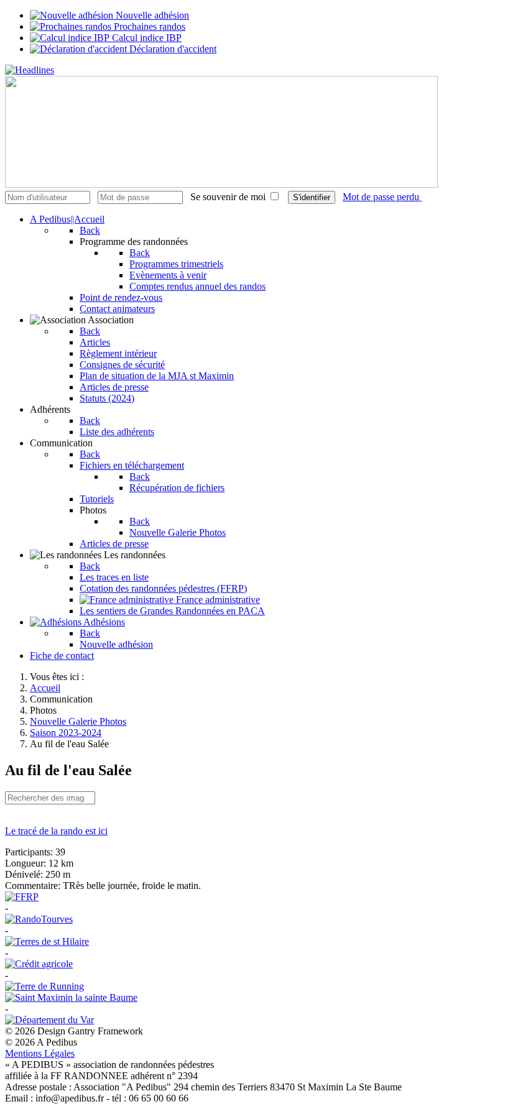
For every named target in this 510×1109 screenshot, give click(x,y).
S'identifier (311, 197)
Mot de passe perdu (382, 196)
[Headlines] (29, 70)
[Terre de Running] (44, 986)
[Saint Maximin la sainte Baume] (71, 997)
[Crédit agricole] (39, 964)
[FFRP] (22, 896)
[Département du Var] (49, 1020)
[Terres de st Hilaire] (47, 941)
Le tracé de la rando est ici (56, 831)
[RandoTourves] (39, 919)
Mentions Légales (40, 1053)
